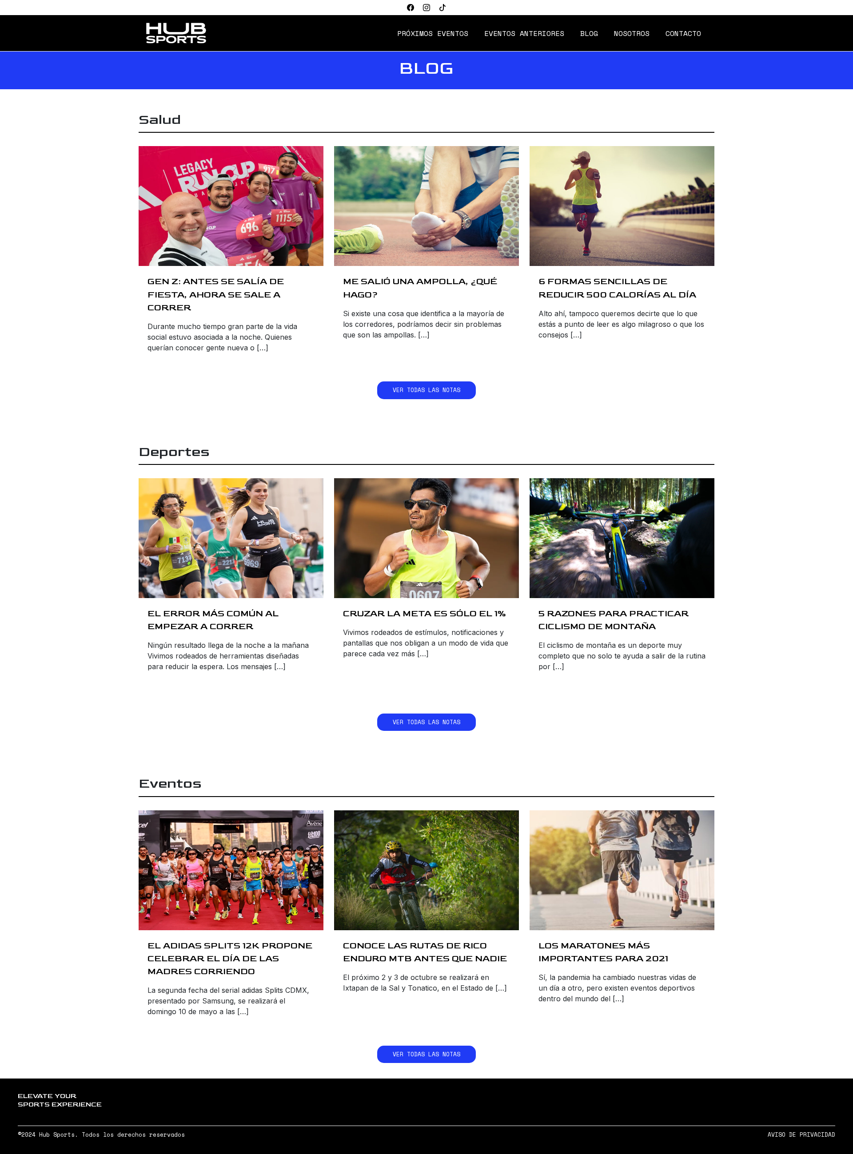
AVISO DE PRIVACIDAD (801, 1134)
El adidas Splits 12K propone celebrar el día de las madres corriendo (229, 958)
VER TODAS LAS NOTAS (426, 390)
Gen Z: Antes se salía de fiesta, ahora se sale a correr (215, 294)
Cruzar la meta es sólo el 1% (424, 613)
